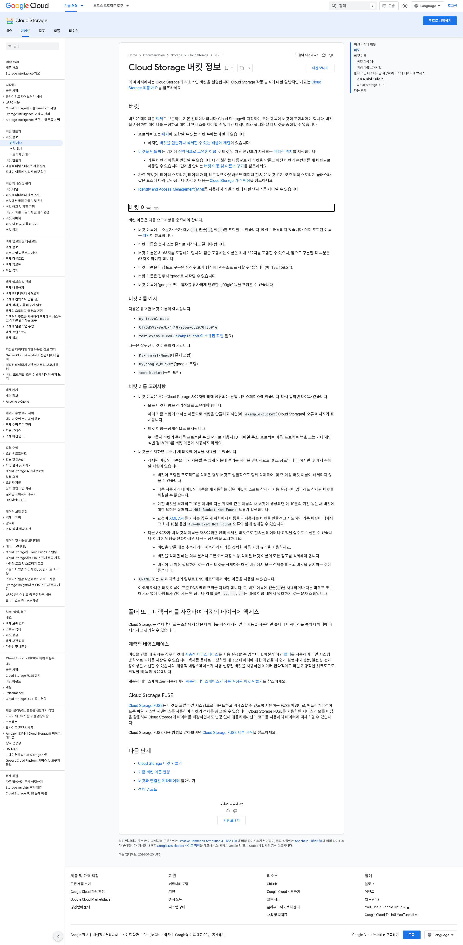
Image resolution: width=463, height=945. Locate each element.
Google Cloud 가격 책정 (88, 892)
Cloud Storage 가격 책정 (230, 180)
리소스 (73, 31)
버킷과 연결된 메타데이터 (159, 781)
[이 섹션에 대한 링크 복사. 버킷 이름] (156, 208)
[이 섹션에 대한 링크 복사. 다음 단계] (156, 751)
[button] (31, 91)
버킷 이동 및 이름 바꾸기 (224, 166)
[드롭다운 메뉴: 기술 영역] (83, 6)
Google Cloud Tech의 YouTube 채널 (391, 915)
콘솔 (391, 6)
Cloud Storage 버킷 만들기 (160, 763)
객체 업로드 (147, 789)
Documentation (154, 55)
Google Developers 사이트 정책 (178, 846)
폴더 (287, 654)
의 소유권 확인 (200, 336)
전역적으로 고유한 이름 (197, 151)
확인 (146, 235)
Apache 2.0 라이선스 (309, 841)
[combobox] (353, 5)
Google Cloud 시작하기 (283, 892)
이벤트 (369, 892)
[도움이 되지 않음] (330, 55)
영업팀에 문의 (80, 907)
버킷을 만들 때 (150, 151)
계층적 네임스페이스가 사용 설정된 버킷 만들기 (224, 681)
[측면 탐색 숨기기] (58, 936)
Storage (176, 55)
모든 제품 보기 (81, 884)
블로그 (369, 884)
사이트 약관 (131, 935)
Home (133, 55)
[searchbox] (32, 46)
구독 (412, 935)
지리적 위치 (283, 151)
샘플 (57, 31)
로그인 (452, 6)
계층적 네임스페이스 (201, 654)
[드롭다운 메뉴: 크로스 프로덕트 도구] (129, 6)
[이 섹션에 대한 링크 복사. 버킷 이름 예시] (162, 299)
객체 (159, 119)
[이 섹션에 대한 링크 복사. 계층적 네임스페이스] (173, 645)
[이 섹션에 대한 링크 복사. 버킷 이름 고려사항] (170, 387)
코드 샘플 (273, 899)
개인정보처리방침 (105, 935)
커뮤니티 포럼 (178, 884)
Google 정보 (79, 935)
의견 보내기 (320, 68)
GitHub (272, 884)
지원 (172, 892)
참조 (42, 31)
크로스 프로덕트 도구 (108, 6)
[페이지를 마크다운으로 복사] (242, 68)
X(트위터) (372, 899)
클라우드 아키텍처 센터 (283, 907)
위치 (165, 134)
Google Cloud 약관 (156, 935)
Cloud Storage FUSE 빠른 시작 (228, 732)
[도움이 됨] (323, 55)
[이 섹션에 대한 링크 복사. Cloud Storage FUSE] (178, 696)
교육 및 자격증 (277, 915)
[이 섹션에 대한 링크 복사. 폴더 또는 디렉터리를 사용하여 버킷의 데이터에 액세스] (264, 612)
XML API (176, 518)
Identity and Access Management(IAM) (171, 189)
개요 (9, 31)
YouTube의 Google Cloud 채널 (387, 907)
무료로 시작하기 (440, 21)
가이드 (25, 31)
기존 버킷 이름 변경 (154, 772)
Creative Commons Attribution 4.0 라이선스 (208, 841)
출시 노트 (175, 899)
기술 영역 (71, 6)
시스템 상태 (177, 907)
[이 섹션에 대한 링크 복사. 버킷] (144, 107)
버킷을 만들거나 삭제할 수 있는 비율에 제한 (195, 143)
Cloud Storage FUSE (146, 705)
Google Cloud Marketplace (90, 899)
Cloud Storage (31, 21)
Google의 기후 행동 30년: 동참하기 (200, 935)
